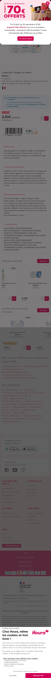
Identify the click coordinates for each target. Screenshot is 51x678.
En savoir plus (25, 38)
